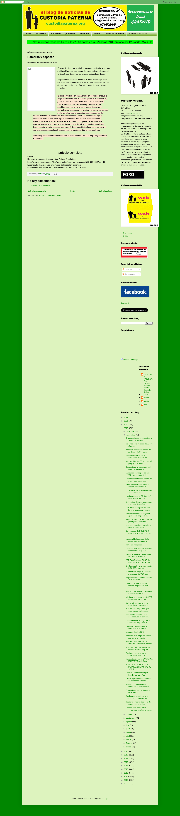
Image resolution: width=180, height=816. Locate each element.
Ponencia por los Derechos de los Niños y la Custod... (138, 451)
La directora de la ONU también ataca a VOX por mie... (139, 497)
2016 (126, 758)
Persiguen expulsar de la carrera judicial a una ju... (137, 654)
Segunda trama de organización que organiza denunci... (139, 520)
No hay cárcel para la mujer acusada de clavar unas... (137, 604)
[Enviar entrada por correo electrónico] (55, 174)
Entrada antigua (105, 191)
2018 (126, 751)
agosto (129, 722)
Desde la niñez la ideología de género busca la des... (138, 703)
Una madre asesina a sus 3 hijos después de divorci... (137, 615)
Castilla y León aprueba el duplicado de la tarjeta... (137, 627)
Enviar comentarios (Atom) (50, 195)
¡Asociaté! (70, 34)
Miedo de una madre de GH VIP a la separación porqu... (139, 598)
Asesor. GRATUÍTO (138, 34)
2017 (126, 755)
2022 (126, 417)
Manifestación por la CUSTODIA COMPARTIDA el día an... (139, 660)
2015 (126, 762)
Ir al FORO (56, 34)
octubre (129, 714)
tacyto (146, 401)
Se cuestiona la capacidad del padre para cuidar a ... (138, 468)
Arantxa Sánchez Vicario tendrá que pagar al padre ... (139, 462)
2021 (126, 421)
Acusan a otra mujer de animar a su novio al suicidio (138, 637)
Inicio (28, 34)
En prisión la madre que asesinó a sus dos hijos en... (139, 578)
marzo (129, 739)
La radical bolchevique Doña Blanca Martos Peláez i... (137, 540)
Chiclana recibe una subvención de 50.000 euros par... (139, 567)
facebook (84, 34)
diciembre (130, 431)
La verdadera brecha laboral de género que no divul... (139, 480)
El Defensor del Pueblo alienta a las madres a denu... (139, 491)
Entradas (128, 269)
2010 (126, 780)
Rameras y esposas (134, 545)
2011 (126, 776)
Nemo (146, 397)
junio (128, 729)
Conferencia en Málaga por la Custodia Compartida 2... (138, 621)
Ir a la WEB (40, 34)
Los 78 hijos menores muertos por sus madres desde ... (138, 679)
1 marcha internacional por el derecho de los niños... (138, 674)
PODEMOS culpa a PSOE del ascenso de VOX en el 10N (138, 561)
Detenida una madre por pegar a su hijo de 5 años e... (138, 555)
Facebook (127, 233)
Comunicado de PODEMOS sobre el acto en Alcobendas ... (138, 533)
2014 (126, 766)
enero (129, 747)
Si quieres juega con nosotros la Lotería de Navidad (139, 439)
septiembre (131, 718)
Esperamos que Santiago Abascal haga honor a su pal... (137, 585)
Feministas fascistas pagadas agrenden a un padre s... (138, 514)
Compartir (125, 303)
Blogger (105, 799)
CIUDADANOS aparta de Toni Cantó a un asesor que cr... (138, 509)
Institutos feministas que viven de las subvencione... (138, 526)
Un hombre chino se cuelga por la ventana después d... (139, 503)
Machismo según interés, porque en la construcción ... (138, 685)
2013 (126, 769)
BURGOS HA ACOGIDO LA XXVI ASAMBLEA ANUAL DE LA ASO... (138, 667)
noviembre (130, 435)
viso (145, 405)
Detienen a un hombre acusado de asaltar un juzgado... (139, 549)
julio (128, 725)
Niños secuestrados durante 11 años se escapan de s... (139, 485)
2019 (126, 428)
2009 (126, 784)
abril (128, 736)
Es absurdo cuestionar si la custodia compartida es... (137, 697)
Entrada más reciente (37, 191)
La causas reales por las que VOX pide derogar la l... (138, 474)
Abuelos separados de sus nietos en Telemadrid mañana (139, 642)
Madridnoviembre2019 (135, 632)
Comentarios (129, 274)
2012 (126, 773)
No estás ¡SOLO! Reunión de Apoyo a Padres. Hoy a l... (138, 648)
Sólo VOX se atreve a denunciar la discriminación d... (139, 592)
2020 (126, 424)
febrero (129, 743)
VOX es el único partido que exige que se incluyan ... (137, 610)
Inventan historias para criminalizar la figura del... (137, 456)
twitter (97, 34)
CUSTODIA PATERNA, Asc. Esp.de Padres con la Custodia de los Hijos (148, 384)
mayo (128, 732)
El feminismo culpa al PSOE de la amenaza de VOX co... (138, 573)
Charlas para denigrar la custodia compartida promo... (139, 709)
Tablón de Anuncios (114, 34)
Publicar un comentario (40, 186)
